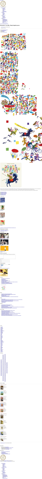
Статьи (3, 469)
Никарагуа (2, 341)
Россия (1, 343)
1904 (3, 356)
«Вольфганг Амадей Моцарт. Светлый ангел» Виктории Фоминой (8, 294)
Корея (1, 338)
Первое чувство (5, 421)
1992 (5, 377)
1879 (1, 365)
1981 (5, 371)
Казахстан (2, 337)
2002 (6, 363)
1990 (5, 376)
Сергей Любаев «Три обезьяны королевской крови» (6, 283)
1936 (3, 373)
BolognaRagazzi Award (5, 22)
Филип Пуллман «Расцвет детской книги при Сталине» (7, 311)
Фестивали (4, 473)
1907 (3, 357)
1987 (5, 374)
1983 (5, 372)
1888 (1, 370)
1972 (5, 366)
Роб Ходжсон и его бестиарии (4, 306)
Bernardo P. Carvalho (3, 227)
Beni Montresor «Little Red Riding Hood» (4, 238)
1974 (5, 367)
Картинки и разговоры (6, 460)
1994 (5, 378)
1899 (1, 375)
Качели (4, 426)
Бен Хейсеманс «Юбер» (3, 281)
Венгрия (1, 331)
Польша (1, 342)
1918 (3, 363)
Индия (1, 334)
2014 (3, 31)
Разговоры (2, 12)
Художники (4, 8)
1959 (5, 359)
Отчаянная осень (2, 419)
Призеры (2, 18)
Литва (1, 339)
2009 (6, 367)
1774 (1, 359)
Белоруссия (2, 328)
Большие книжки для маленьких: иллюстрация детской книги (8, 312)
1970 (5, 365)
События (2, 15)
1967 (5, 363)
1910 (3, 359)
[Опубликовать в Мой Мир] (3, 193)
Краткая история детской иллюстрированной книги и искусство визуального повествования (11, 315)
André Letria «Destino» (2, 251)
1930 (3, 370)
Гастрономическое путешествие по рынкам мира (6, 304)
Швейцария (2, 349)
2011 (6, 368)
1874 (1, 364)
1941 (3, 376)
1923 (3, 366)
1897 (1, 374)
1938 (3, 374)
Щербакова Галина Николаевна (5, 422)
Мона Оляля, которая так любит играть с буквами (6, 307)
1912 (3, 360)
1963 (5, 361)
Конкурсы (4, 16)
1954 (5, 356)
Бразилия (2, 330)
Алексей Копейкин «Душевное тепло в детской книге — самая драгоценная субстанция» (10, 313)
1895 (1, 373)
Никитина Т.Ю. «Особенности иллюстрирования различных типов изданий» (9, 314)
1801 (1, 360)
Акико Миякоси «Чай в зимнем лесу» (5, 282)
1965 (5, 362)
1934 (3, 372)
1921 (3, 365)
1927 (3, 368)
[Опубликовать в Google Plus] (3, 192)
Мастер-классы (4, 472)
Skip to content (1, 0)
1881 (1, 366)
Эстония (1, 350)
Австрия (1, 327)
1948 (3, 380)
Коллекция (5, 438)
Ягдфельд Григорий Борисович (5, 434)
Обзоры (3, 14)
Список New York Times (5, 476)
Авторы (3, 464)
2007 (6, 366)
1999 (5, 381)
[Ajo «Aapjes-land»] (4, 244)
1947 (3, 379)
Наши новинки (4, 466)
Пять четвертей (5, 391)
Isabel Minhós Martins (4, 30)
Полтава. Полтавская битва (3, 402)
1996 (5, 379)
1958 (5, 358)
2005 (6, 365)
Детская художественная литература (5, 410)
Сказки (3, 10)
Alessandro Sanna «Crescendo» (4, 453)
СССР (1, 345)
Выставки (4, 471)
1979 (5, 370)
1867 (1, 362)
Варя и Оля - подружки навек (3, 390)
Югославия (2, 351)
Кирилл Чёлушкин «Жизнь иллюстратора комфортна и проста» (8, 310)
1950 (5, 354)
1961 (5, 360)
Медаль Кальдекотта (5, 19)
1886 (1, 369)
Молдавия (2, 340)
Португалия (14, 227)
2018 (6, 372)
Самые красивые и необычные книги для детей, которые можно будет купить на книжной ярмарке (11, 299)
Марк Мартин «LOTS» (3, 295)
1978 (5, 369)
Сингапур (2, 344)
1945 (3, 378)
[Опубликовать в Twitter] (3, 194)
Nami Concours (4, 21)
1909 (3, 358)
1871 (1, 363)
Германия (2, 332)
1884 (1, 368)
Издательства (4, 9)
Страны (3, 465)
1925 (3, 367)
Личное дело (4, 470)
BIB (3, 477)
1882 (1, 367)
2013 (6, 369)
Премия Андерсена (5, 20)
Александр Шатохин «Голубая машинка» (5, 305)
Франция (2, 347)
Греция (1, 333)
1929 (3, 369)
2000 (6, 362)
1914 (3, 361)
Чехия (1, 348)
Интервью (4, 13)
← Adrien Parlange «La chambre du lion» (4, 230)
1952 (5, 355)
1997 (5, 380)
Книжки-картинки (3, 463)
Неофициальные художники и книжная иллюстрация (7, 301)
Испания (1, 336)
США (1, 346)
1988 (5, 375)
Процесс (3, 468)
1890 (1, 371)
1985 (5, 373)
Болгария (2, 329)
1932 (3, 371)
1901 (3, 355)
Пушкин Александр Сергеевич (5, 404)
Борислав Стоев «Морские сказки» (9, 447)
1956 (5, 357)
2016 (6, 371)
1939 (3, 375)
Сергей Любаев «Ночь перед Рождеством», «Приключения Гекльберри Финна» (9, 296)
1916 (3, 362)
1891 (1, 372)
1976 (5, 368)
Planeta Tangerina (11, 227)
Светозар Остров (10, 448)
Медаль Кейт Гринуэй (5, 475)
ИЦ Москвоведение (5, 403)
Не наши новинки (5, 11)
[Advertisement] (18, 320)
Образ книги (4, 474)
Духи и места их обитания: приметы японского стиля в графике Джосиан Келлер (10, 300)
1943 (3, 377)
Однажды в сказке (3, 302)
